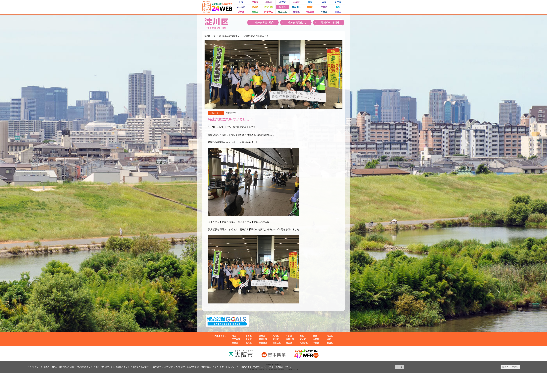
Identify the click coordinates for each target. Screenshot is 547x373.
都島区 (255, 2)
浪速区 (255, 7)
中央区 (296, 2)
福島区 (269, 2)
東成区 (310, 7)
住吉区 (296, 11)
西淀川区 (268, 7)
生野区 (324, 7)
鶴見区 (255, 11)
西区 (310, 2)
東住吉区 (310, 11)
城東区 (241, 11)
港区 (324, 2)
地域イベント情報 (330, 22)
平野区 (324, 11)
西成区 (338, 11)
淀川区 (282, 7)
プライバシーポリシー (266, 367)
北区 (241, 2)
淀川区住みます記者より (229, 36)
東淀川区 (296, 7)
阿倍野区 (268, 11)
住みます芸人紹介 (264, 22)
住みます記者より (297, 22)
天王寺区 (241, 7)
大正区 (338, 2)
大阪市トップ (220, 336)
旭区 (338, 7)
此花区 (282, 2)
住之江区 (282, 11)
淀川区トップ (210, 36)
